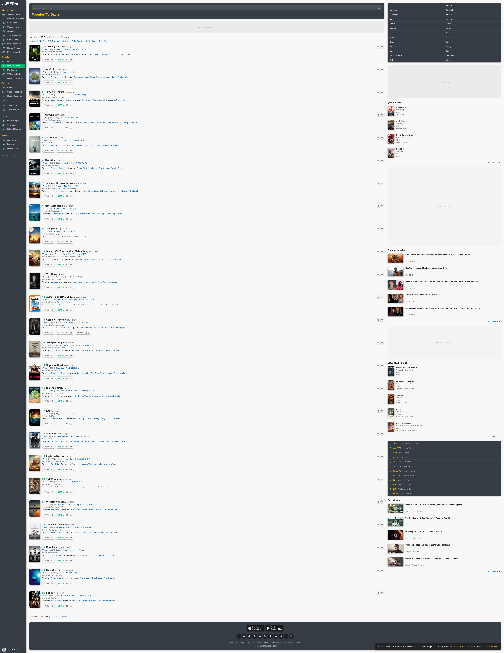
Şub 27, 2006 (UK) (71, 117)
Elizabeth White (57, 77)
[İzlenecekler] (378, 46)
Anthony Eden (114, 350)
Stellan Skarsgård (100, 145)
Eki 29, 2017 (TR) (70, 208)
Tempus (399, 395)
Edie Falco (95, 373)
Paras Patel (102, 282)
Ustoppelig (400, 109)
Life (51, 410)
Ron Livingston (109, 100)
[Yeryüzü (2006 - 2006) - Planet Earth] (34, 121)
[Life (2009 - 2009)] (34, 417)
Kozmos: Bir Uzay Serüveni (64, 183)
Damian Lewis (98, 100)
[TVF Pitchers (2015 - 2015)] (34, 486)
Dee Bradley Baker (113, 304)
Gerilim (63, 49)
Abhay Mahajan (115, 487)
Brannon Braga (56, 191)
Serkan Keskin (99, 464)
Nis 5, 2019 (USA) (70, 231)
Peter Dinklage (86, 327)
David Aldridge (99, 532)
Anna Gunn (106, 54)
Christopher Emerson (108, 191)
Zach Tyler (77, 304)
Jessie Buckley (77, 145)
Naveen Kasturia (77, 487)
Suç (68, 49)
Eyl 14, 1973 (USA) (82, 345)
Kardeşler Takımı (58, 92)
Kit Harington (120, 327)
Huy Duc (84, 509)
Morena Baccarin (109, 600)
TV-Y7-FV (46, 299)
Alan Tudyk (97, 600)
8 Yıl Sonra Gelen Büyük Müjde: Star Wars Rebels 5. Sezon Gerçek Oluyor (437, 255)
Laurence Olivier (78, 350)
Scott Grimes (86, 100)
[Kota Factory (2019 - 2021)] (34, 554)
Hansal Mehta (56, 259)
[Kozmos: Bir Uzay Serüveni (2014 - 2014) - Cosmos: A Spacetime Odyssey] (34, 190)
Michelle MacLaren (58, 54)
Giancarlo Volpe (57, 304)
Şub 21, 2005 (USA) (87, 299)
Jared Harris (87, 145)
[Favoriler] (382, 46)
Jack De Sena (99, 304)
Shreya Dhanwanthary (92, 259)
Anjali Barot (116, 259)
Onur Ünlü (55, 464)
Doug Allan (105, 418)
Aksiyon (58, 94)
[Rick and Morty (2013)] (34, 395)
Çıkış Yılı (65, 41)
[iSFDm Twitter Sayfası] (244, 636)
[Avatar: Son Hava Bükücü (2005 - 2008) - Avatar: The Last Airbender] (34, 303)
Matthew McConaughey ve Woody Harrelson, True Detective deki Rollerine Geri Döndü (442, 308)
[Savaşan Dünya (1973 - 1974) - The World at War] (34, 349)
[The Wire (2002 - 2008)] (34, 167)
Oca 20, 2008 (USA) (80, 49)
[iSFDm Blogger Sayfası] (265, 636)
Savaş (70, 94)
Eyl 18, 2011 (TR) (82, 322)
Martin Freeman (98, 441)
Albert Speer (103, 350)
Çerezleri (416, 646)
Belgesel (57, 72)
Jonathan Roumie (90, 282)
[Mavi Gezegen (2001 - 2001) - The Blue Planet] (34, 577)
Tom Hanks (66, 100)
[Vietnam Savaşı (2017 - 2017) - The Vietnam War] (34, 508)
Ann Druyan (67, 191)
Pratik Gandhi (77, 259)
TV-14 (44, 254)
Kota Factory (56, 547)
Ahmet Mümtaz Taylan (84, 464)
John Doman (93, 168)
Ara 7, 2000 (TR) (72, 368)
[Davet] (391, 413)
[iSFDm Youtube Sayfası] (260, 636)
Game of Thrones (59, 319)
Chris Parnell (89, 396)
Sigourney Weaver (98, 122)
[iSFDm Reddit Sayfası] (281, 636)
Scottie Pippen (111, 532)
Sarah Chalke (115, 396)
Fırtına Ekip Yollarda (405, 381)
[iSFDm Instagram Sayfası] (254, 636)
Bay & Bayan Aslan (404, 135)
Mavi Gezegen (57, 570)
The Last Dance (58, 524)
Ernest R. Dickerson (58, 168)
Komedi (77, 390)
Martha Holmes (56, 418)
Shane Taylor (121, 100)
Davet (398, 409)
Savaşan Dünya (58, 342)
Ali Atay (72, 464)
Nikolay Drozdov (111, 122)
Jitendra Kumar (102, 487)
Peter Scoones (109, 578)
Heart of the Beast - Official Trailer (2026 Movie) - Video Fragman (433, 505)
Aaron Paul (115, 54)
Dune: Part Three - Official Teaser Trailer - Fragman (427, 545)
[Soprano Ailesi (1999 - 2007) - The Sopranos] (34, 372)
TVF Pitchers (56, 479)
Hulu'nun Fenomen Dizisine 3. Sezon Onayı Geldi (426, 268)
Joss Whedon (56, 600)
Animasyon (73, 299)
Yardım (298, 642)
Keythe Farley (121, 191)
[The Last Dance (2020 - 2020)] (34, 531)
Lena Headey (98, 327)
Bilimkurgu (69, 390)
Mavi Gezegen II (57, 205)
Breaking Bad (56, 46)
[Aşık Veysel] (391, 125)
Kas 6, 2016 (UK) (69, 72)
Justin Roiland (78, 396)
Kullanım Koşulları (255, 642)
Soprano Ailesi (58, 365)
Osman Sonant (112, 464)
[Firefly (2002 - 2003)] (34, 599)
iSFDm (264, 646)
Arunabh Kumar (90, 487)
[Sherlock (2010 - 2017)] (34, 440)
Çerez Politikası (287, 642)
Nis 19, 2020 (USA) (84, 527)
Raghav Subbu (56, 555)
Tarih (70, 140)
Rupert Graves (120, 441)
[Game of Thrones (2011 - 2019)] (34, 326)
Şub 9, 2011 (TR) (83, 459)
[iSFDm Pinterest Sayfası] (249, 636)
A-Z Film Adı (40, 41)
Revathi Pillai (110, 555)
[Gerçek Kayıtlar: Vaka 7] (391, 371)
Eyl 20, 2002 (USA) (84, 595)
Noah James (112, 282)
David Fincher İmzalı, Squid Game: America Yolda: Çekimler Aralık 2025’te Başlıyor (441, 281)
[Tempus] (391, 399)
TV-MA (45, 49)
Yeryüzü (53, 114)
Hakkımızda (233, 642)
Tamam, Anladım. (491, 646)
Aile (59, 299)
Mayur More (77, 555)
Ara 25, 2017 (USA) (74, 277)
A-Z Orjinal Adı (54, 41)
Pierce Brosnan (96, 578)
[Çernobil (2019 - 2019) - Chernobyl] (34, 144)
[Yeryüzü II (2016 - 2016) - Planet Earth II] (34, 76)
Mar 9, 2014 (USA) (71, 186)
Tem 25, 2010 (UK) (83, 436)
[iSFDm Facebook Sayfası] (239, 636)
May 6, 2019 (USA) (82, 140)
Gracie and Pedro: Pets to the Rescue (410, 425)
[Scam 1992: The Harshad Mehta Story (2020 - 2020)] (34, 258)
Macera (72, 595)
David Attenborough (81, 77)
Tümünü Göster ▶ (493, 162)
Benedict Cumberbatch (82, 441)
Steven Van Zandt (121, 373)
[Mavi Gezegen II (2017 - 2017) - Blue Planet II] (34, 212)
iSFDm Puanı (91, 41)
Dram (58, 49)
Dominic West (82, 168)
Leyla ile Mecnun (56, 456)
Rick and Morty (55, 388)
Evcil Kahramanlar (404, 423)
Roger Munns (106, 213)
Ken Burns (55, 509)
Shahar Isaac (77, 282)
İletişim (243, 642)
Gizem (71, 436)
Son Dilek (400, 149)
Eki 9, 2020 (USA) (80, 254)
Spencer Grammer (102, 396)
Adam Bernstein (72, 54)
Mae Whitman (87, 304)
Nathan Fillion (77, 600)
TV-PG (44, 117)
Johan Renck (56, 145)
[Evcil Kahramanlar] (391, 427)
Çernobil (53, 137)
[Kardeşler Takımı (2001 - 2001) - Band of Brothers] (34, 99)
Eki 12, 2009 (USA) (71, 413)
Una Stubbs (109, 441)
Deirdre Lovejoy (104, 168)
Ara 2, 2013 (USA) (89, 390)
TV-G (44, 72)
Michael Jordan (86, 532)
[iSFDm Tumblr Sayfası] (270, 636)
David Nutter (55, 327)
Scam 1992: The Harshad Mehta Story (70, 251)
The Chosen (53, 274)
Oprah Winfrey (78, 418)
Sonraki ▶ (65, 37)
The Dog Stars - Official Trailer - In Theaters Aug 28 (427, 518)
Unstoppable (401, 107)
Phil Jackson (75, 532)
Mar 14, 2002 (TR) (81, 94)
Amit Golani (55, 487)
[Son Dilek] (391, 153)
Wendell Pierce (117, 168)
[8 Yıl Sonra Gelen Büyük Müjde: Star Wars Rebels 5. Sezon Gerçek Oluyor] (395, 258)
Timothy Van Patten (58, 373)
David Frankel (56, 100)
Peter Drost (95, 213)
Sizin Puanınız (105, 41)
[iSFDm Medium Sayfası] (275, 636)
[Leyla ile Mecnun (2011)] (34, 463)
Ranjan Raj (99, 555)
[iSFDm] (10, 3)
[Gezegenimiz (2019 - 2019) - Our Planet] (34, 235)
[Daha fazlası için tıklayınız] (286, 636)
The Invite (400, 411)
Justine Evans (115, 418)
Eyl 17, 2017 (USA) (84, 504)
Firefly (53, 592)
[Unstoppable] (391, 111)
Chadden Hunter (110, 77)
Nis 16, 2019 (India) (76, 550)
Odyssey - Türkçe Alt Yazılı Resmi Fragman (424, 531)
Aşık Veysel (401, 121)
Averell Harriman (91, 350)
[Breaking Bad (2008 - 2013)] (34, 53)
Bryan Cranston (95, 54)
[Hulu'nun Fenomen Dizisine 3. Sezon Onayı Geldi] (395, 271)
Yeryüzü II (54, 69)
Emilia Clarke (109, 327)
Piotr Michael (133, 191)
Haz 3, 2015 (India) (76, 482)
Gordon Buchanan (96, 77)
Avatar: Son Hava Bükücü (64, 296)
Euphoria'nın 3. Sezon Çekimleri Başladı (422, 295)
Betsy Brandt (126, 54)
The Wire (54, 160)
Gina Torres (87, 600)
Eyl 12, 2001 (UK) (70, 572)
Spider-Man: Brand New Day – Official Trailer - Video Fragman (432, 558)
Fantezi (70, 322)
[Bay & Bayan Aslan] (391, 139)
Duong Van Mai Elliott (110, 509)
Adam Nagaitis (113, 145)
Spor (72, 527)
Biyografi (58, 254)
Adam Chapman (57, 236)
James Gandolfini (83, 373)
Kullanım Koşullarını (460, 646)
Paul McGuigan (56, 441)
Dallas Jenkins (56, 282)
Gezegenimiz (56, 228)
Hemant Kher (106, 259)
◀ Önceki (54, 37)
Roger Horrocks (117, 213)
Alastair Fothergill (57, 122)
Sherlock (54, 433)
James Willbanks (94, 509)
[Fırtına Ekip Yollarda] (391, 385)
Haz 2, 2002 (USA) (79, 163)
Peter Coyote (75, 509)
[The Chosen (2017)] (34, 281)
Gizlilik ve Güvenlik (271, 642)
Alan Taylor (65, 327)
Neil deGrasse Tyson (91, 191)
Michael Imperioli (106, 373)
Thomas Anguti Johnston (128, 122)
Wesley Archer (56, 396)
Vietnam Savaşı (58, 501)
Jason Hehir (55, 532)
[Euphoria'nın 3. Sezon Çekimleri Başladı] (395, 298)
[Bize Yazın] (291, 636)
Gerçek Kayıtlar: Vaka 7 (406, 367)
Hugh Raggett (56, 350)
